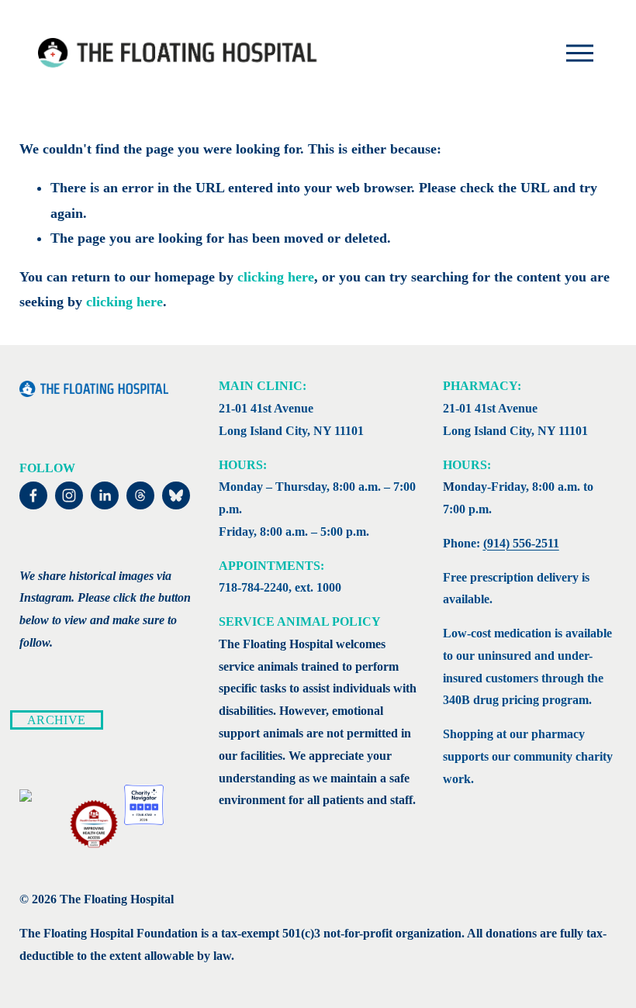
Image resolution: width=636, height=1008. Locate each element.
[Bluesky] (176, 495)
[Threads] (140, 495)
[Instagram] (69, 495)
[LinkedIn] (105, 495)
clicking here (275, 277)
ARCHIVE (56, 720)
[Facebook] (33, 495)
